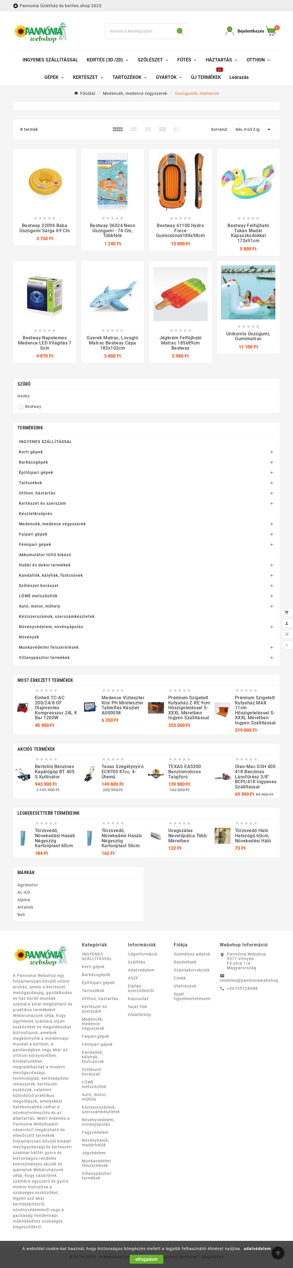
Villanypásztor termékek (44, 657)
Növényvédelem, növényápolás (51, 626)
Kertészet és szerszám (42, 503)
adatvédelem (257, 1248)
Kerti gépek (31, 452)
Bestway (33, 406)
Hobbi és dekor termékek (45, 565)
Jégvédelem (94, 1153)
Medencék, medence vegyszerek (52, 524)
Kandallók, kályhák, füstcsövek (51, 575)
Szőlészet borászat (39, 585)
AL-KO (23, 892)
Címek (180, 978)
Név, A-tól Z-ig (253, 129)
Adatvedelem (141, 970)
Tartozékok (30, 482)
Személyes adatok (192, 954)
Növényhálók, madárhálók (95, 1142)
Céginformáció (143, 954)
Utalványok (185, 986)
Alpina (23, 900)
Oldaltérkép (139, 1014)
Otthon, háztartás (37, 493)
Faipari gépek (33, 534)
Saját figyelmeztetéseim (192, 996)
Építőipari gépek (36, 472)
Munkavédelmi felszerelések (49, 647)
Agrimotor (27, 885)
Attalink (25, 907)
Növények (29, 637)
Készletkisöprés (35, 513)
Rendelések (185, 962)
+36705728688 (242, 988)
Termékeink (30, 427)
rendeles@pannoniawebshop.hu (252, 980)
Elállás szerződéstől (141, 988)
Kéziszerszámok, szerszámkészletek (57, 616)
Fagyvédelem (95, 1132)
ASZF (133, 978)
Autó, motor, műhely (39, 606)
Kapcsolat (138, 998)
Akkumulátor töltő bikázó (45, 554)
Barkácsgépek (33, 462)
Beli (21, 914)
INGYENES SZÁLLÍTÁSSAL (45, 441)
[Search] (180, 31)
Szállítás (136, 962)
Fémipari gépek (35, 544)
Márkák (26, 872)
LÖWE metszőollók (38, 596)
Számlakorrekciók (192, 970)
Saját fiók (137, 1006)
